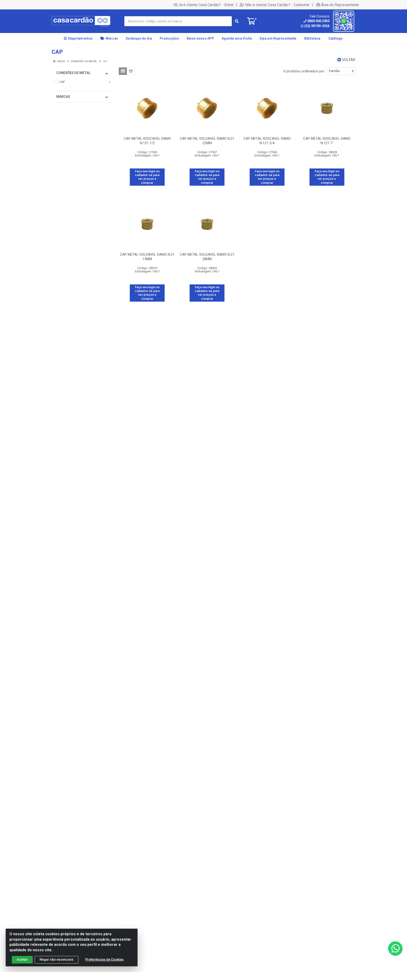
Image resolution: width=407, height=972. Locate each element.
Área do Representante (340, 5)
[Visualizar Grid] (123, 71)
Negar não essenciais (56, 959)
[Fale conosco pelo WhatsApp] (395, 948)
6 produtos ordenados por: (304, 71)
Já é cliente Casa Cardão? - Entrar (206, 5)
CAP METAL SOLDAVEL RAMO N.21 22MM (207, 140)
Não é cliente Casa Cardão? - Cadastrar (277, 5)
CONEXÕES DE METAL (73, 73)
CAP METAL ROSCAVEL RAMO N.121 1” (326, 140)
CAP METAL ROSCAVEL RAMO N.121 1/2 (147, 140)
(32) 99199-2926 (317, 26)
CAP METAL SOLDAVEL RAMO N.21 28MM (207, 256)
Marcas (63, 96)
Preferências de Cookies (104, 959)
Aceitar (22, 959)
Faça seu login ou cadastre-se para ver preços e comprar (147, 177)
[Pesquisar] (237, 21)
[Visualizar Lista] (131, 71)
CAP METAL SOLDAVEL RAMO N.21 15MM (147, 256)
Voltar (348, 59)
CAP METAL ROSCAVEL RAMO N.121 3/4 (267, 140)
